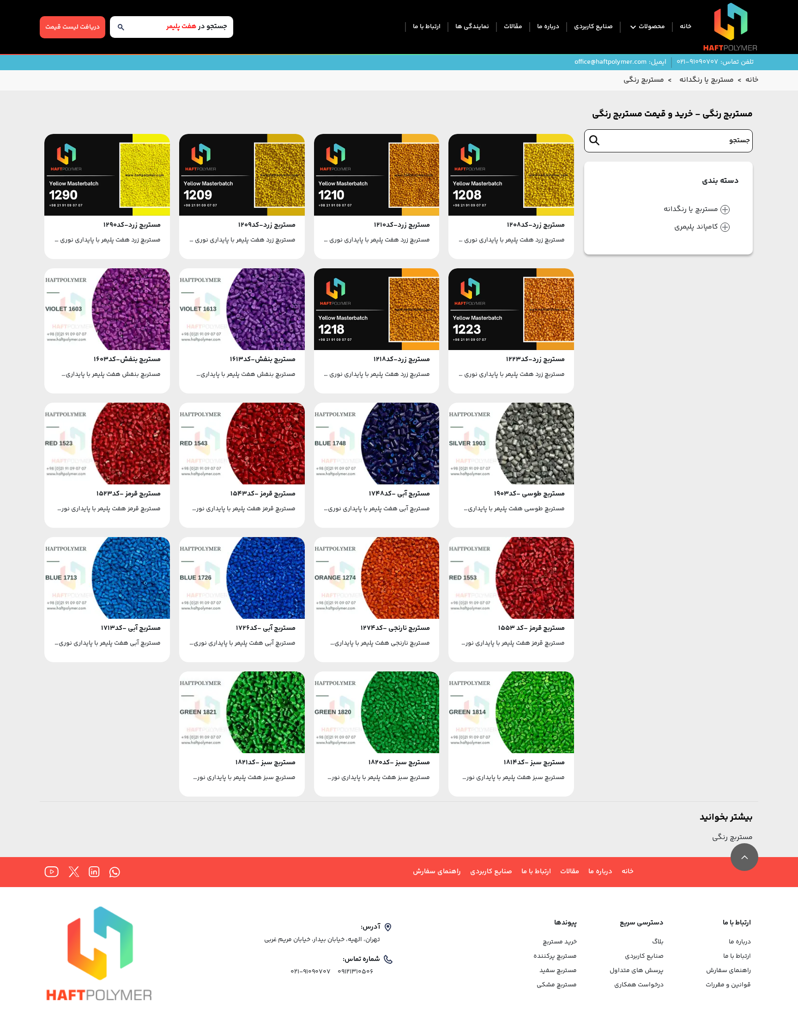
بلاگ (658, 942)
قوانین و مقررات (728, 985)
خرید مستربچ (559, 942)
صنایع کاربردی (593, 27)
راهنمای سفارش (437, 872)
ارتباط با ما (427, 27)
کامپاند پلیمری (696, 227)
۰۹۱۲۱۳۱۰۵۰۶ (355, 972)
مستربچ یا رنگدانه (691, 209)
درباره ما (548, 27)
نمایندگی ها (472, 27)
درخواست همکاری (639, 985)
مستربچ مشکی (556, 985)
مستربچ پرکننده (554, 956)
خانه (685, 27)
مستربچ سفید (557, 971)
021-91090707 (310, 972)
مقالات (513, 27)
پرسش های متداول (637, 971)
